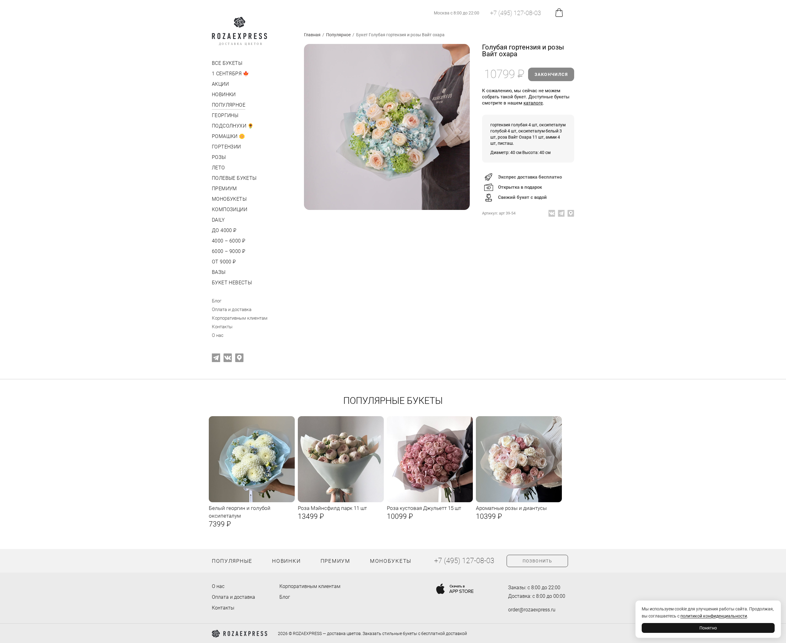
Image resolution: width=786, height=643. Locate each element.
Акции (220, 84)
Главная (312, 34)
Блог (216, 301)
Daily (218, 220)
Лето (218, 168)
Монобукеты (229, 199)
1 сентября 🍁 (230, 74)
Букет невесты (232, 283)
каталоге (533, 103)
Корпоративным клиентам (239, 318)
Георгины (225, 115)
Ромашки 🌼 (228, 136)
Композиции (229, 209)
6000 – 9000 (228, 251)
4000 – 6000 (228, 241)
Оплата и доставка (231, 309)
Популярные (232, 561)
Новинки (224, 94)
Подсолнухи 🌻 (233, 126)
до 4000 (223, 230)
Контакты (222, 326)
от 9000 (223, 262)
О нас (218, 335)
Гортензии (226, 147)
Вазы (219, 272)
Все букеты (227, 63)
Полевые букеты (234, 178)
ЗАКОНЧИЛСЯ (551, 74)
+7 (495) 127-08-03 (515, 13)
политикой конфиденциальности (713, 615)
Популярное (228, 105)
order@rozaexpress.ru (531, 610)
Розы (219, 157)
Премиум (224, 188)
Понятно (708, 627)
